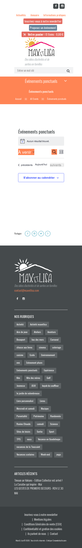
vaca (29, 439)
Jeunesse (21, 385)
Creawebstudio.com (59, 540)
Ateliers (37, 332)
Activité (20, 324)
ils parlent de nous (37, 533)
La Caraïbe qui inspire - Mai (28, 484)
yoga (58, 454)
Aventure (51, 332)
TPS (19, 439)
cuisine (20, 355)
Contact (54, 533)
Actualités (21, 15)
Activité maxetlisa (38, 324)
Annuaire (35, 15)
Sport (51, 431)
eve (18, 362)
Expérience (49, 370)
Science (54, 424)
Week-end (45, 454)
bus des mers (38, 339)
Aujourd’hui (41, 164)
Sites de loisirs (23, 431)
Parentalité (22, 416)
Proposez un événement (43, 28)
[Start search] (68, 71)
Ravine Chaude (24, 424)
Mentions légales (42, 519)
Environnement (48, 355)
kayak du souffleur (50, 385)
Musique (45, 408)
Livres (42, 401)
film (18, 378)
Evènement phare (34, 362)
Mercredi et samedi (26, 408)
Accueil (18, 99)
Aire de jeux (22, 332)
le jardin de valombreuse (28, 393)
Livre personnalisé (25, 401)
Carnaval (54, 339)
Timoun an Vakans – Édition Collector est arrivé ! (38, 480)
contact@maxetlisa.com (26, 290)
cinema (42, 347)
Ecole (32, 355)
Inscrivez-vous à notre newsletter (42, 21)
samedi (40, 424)
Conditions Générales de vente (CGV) (43, 524)
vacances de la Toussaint (28, 447)
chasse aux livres (24, 347)
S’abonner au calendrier (39, 177)
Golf (48, 378)
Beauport (21, 339)
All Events (34, 99)
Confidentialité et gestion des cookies (42, 529)
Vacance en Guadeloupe (49, 439)
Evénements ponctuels (27, 370)
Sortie (40, 431)
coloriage (56, 347)
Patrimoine (39, 416)
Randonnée (55, 416)
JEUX (33, 385)
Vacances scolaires (25, 454)
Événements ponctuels (41, 81)
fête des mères (33, 378)
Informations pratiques (54, 15)
